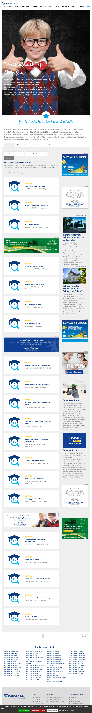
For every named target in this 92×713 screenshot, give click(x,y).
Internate (65, 6)
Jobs (57, 6)
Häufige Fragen (75, 701)
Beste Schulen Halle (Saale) (34, 669)
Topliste (51, 6)
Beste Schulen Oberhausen (77, 655)
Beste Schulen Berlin (10, 655)
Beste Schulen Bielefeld (11, 657)
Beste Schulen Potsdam (76, 661)
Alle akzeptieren (24, 710)
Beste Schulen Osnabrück (77, 659)
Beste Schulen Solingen (76, 667)
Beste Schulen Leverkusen (55, 659)
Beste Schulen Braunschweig (13, 663)
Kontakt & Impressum (77, 703)
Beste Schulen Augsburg (11, 653)
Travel (74, 6)
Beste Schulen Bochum (11, 659)
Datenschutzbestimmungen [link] (66, 710)
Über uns (73, 697)
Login (89, 6)
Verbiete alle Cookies (38, 710)
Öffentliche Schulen (23, 145)
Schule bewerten (39, 6)
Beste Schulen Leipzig (54, 657)
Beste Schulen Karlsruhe (33, 677)
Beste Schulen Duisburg (11, 675)
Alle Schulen (10, 145)
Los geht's (9, 158)
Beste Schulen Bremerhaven (12, 667)
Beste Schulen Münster (76, 651)
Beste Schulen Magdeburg (55, 667)
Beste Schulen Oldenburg (77, 657)
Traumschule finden (22, 6)
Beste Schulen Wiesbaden (77, 671)
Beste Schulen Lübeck (54, 661)
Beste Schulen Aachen (11, 651)
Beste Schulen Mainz (53, 669)
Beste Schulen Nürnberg (76, 653)
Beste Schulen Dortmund (12, 671)
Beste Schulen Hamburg (33, 671)
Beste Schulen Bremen (11, 665)
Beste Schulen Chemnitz (11, 669)
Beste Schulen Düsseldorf (34, 651)
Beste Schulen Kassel (32, 679)
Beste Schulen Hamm (32, 673)
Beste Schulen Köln (53, 653)
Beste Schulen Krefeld (54, 655)
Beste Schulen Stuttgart (76, 669)
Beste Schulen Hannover (33, 675)
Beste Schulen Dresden (11, 673)
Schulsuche (8, 6)
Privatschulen (37, 145)
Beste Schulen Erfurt (32, 653)
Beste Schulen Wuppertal (77, 673)
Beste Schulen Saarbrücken (77, 665)
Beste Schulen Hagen (32, 667)
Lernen (81, 6)
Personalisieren (52, 710)
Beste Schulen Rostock (76, 663)
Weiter (84, 636)
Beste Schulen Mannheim (55, 671)
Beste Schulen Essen (32, 655)
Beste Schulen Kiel (53, 651)
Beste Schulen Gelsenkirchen (35, 665)
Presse (73, 699)
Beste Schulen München (54, 681)
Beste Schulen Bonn (10, 661)
